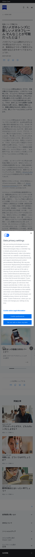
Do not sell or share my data (17, 322)
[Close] (31, 233)
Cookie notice (8, 310)
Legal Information (19, 310)
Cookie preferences (17, 316)
